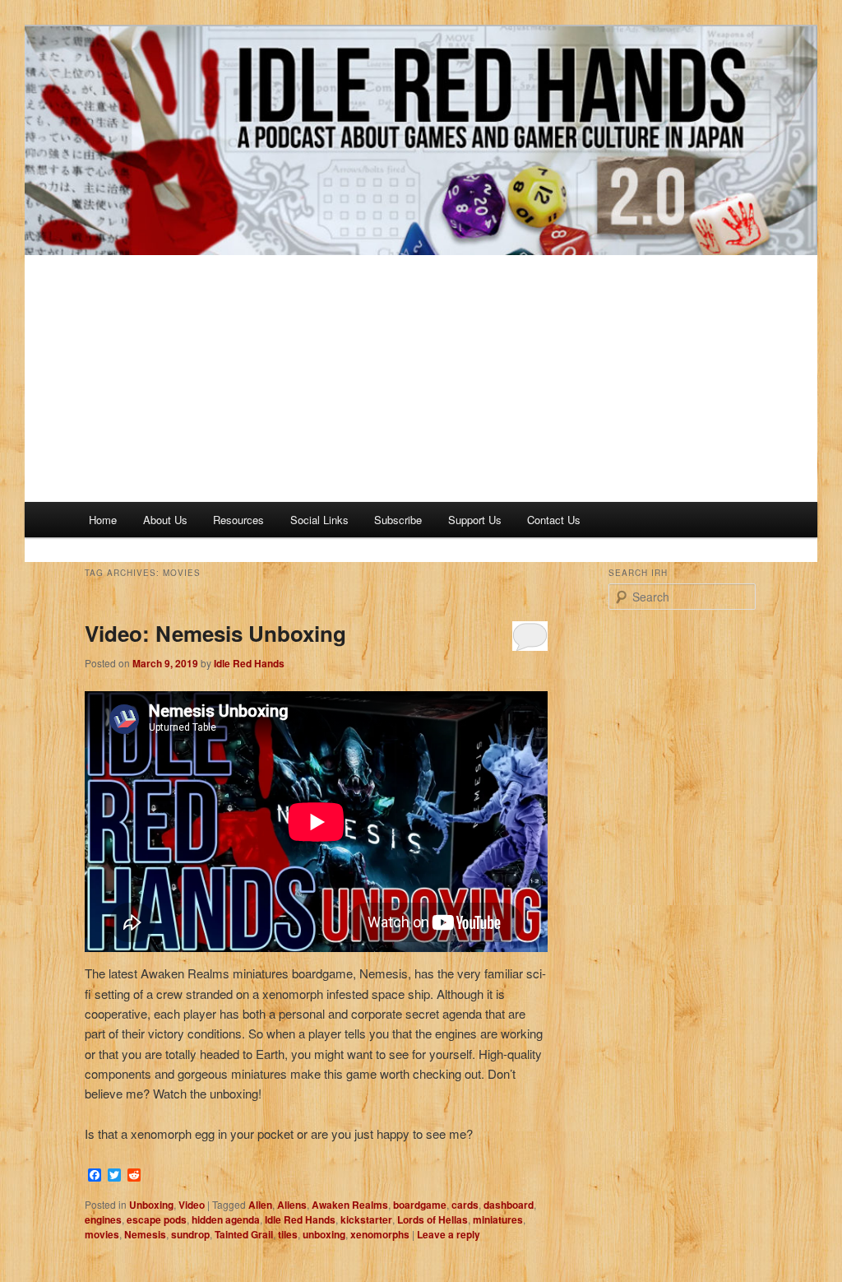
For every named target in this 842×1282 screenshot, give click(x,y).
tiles (288, 1234)
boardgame (419, 1204)
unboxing (324, 1234)
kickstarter (366, 1219)
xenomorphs (379, 1234)
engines (103, 1219)
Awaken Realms (350, 1204)
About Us (165, 519)
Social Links (319, 519)
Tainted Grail (244, 1234)
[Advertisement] (421, 378)
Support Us (475, 519)
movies (102, 1234)
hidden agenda (226, 1219)
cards (465, 1204)
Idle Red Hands (249, 663)
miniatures (498, 1219)
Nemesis (145, 1234)
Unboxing (151, 1204)
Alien (260, 1204)
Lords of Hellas (432, 1219)
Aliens (292, 1204)
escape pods (157, 1219)
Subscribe (398, 519)
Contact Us (554, 519)
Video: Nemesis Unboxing (215, 633)
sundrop (190, 1234)
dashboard (508, 1204)
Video (191, 1204)
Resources (238, 519)
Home (103, 519)
